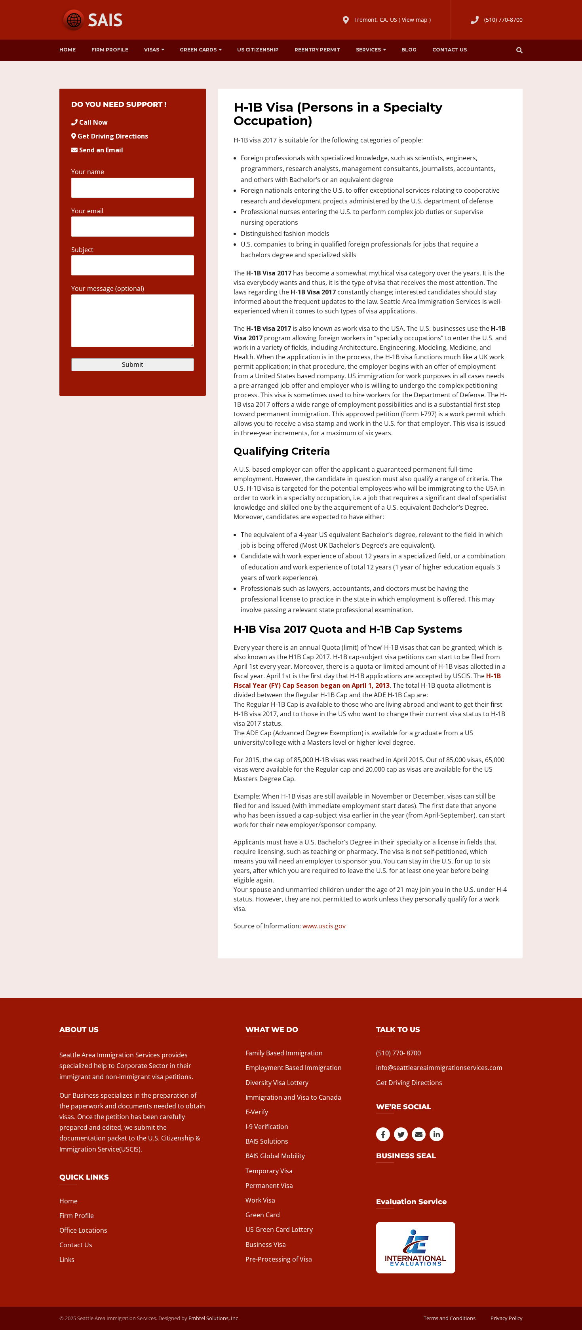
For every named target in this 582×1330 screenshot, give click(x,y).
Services (368, 50)
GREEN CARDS (198, 50)
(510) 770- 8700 (398, 1053)
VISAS (151, 50)
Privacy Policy (507, 1318)
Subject (82, 249)
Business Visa (265, 1244)
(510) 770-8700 (503, 19)
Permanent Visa (269, 1185)
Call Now (93, 122)
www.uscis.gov (324, 926)
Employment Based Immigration (293, 1067)
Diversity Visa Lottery (276, 1082)
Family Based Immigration (284, 1053)
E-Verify (256, 1112)
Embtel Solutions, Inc (213, 1318)
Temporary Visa (269, 1171)
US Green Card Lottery (279, 1229)
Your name (87, 171)
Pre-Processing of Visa (278, 1259)
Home (67, 50)
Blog (409, 50)
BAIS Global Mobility (275, 1156)
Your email (87, 211)
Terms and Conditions (449, 1318)
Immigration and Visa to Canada (293, 1097)
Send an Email (101, 150)
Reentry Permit (317, 50)
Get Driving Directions (113, 136)
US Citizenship (258, 50)
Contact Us (449, 50)
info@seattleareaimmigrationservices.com (439, 1067)
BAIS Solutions (266, 1141)
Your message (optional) (107, 288)
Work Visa (260, 1200)
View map (415, 19)
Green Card (262, 1214)
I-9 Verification (266, 1126)
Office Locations (83, 1230)
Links (66, 1259)
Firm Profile (109, 50)
